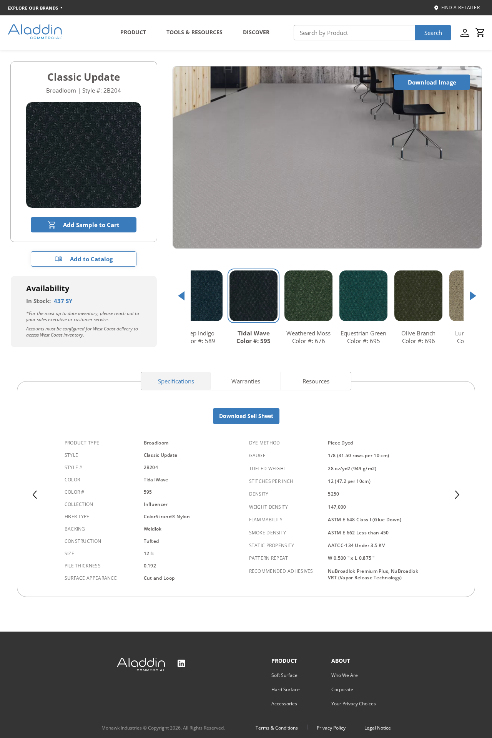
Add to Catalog (91, 259)
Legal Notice (377, 728)
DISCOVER (256, 32)
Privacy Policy (331, 728)
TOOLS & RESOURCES (194, 32)
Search (433, 32)
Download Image (432, 82)
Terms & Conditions (277, 728)
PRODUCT (133, 32)
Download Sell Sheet (246, 416)
